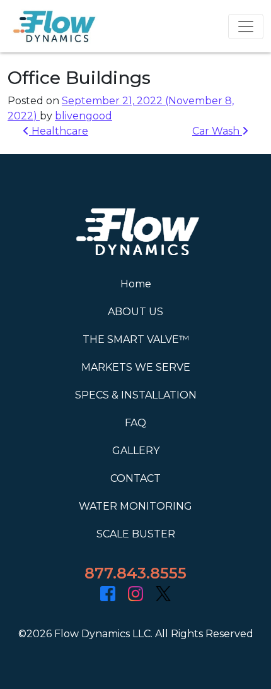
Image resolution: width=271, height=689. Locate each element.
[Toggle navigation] (245, 26)
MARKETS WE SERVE (135, 367)
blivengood (83, 116)
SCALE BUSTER (135, 534)
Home (135, 284)
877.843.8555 (135, 573)
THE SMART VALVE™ (136, 339)
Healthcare (58, 131)
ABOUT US (135, 312)
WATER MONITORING (135, 506)
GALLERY (135, 451)
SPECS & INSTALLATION (136, 395)
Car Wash (217, 131)
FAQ (135, 423)
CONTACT (135, 478)
